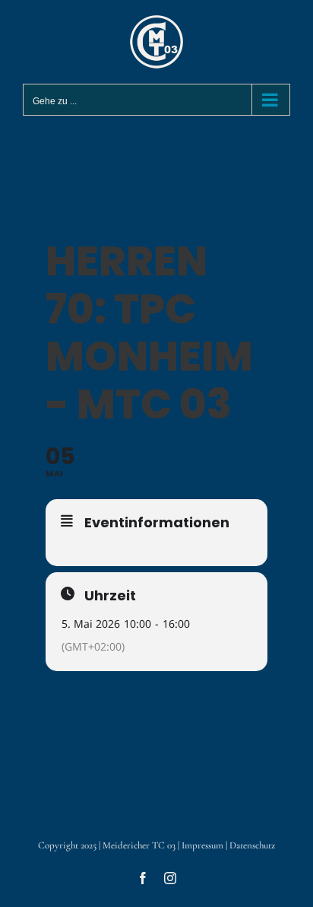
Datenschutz (252, 845)
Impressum (202, 845)
